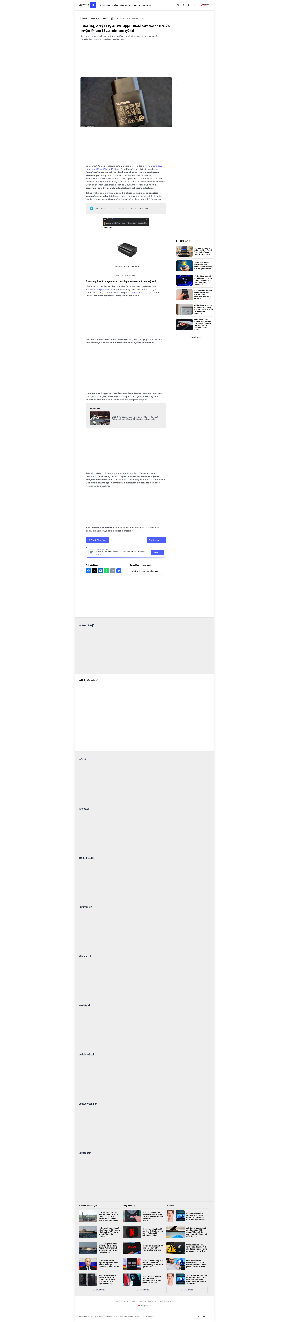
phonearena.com (139, 292)
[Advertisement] (126, 58)
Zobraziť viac (195, 337)
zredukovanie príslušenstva (100, 289)
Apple (84, 19)
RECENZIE (133, 5)
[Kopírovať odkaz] (118, 570)
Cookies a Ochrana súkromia (107, 1316)
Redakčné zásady (126, 1316)
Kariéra (144, 1316)
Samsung (94, 19)
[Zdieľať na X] (94, 570)
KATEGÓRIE (146, 5)
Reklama (137, 1316)
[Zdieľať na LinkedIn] (100, 570)
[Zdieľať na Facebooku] (88, 570)
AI (139, 5)
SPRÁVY (115, 5)
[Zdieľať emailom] (112, 570)
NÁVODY (123, 5)
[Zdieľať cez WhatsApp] (106, 570)
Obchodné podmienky (87, 1316)
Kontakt (151, 1316)
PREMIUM (106, 5)
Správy (105, 19)
